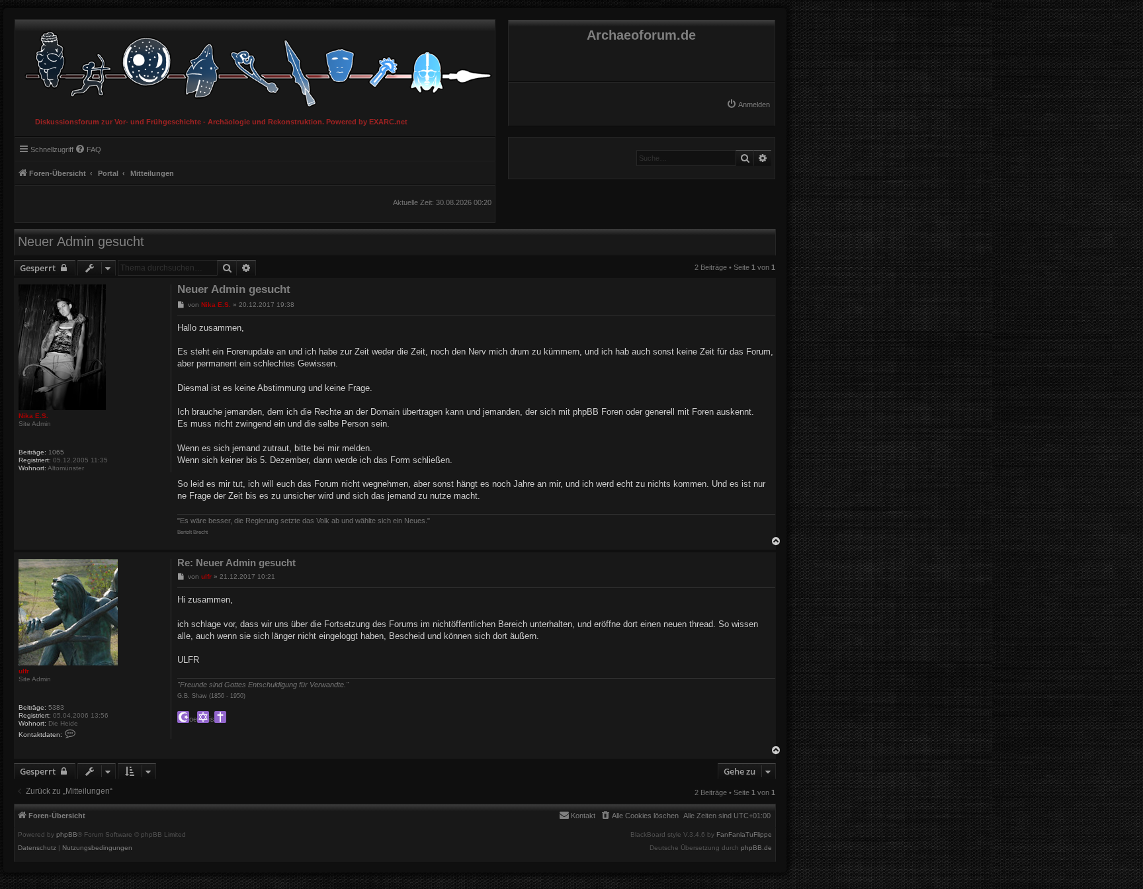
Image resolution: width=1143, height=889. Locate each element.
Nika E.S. (33, 415)
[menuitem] (748, 104)
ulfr (24, 671)
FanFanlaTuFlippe (744, 834)
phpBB (66, 834)
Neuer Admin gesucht (81, 241)
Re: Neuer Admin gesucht (236, 562)
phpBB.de (756, 848)
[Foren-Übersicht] (255, 66)
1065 (56, 452)
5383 (56, 707)
